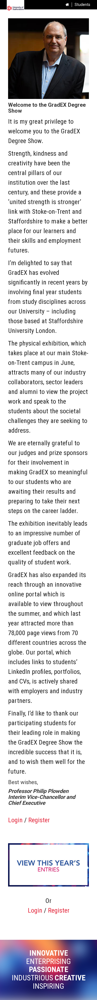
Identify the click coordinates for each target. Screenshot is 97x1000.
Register (39, 820)
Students (82, 4)
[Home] (67, 4)
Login (15, 820)
